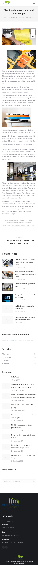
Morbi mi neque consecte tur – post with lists (25, 307)
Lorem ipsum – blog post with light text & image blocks (25, 318)
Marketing (6, 33)
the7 (33, 225)
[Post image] (7, 263)
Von (29, 220)
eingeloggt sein (13, 340)
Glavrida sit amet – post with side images (23, 456)
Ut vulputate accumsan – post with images (25, 296)
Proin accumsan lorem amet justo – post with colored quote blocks (25, 274)
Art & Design (7, 30)
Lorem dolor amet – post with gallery (25, 285)
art (12, 225)
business (17, 225)
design (22, 225)
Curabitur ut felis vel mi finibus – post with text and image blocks (25, 262)
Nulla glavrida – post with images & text (23, 436)
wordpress (19, 227)
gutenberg (28, 225)
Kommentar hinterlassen (24, 222)
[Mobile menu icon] (34, 3)
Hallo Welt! (15, 377)
